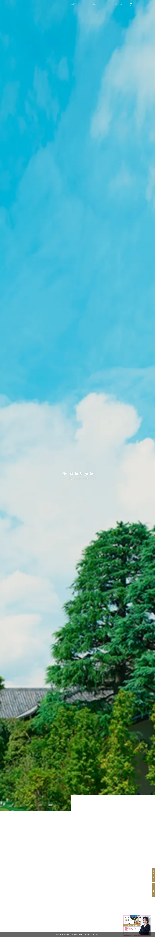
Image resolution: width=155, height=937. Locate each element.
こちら (79, 934)
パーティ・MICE (103, 3)
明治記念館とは (73, 3)
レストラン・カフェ (85, 3)
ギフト (111, 3)
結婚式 (94, 3)
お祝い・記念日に (120, 3)
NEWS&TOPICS (63, 3)
